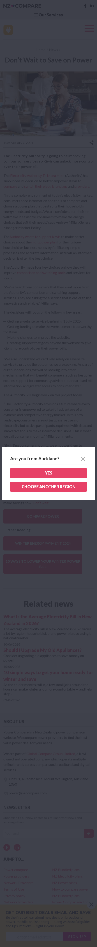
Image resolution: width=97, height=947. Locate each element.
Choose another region (49, 486)
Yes (48, 472)
